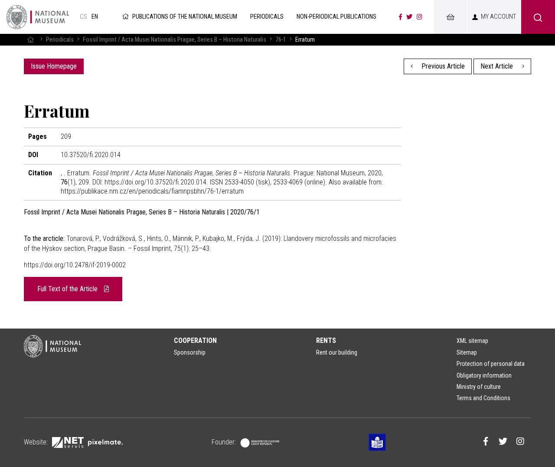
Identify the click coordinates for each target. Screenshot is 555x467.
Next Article (497, 66)
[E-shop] (450, 17)
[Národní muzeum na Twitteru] (409, 17)
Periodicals (60, 39)
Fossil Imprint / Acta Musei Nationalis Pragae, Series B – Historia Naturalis (174, 39)
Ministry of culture (479, 386)
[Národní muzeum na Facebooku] (400, 17)
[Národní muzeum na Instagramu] (419, 17)
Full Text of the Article (68, 289)
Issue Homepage (54, 66)
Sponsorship (190, 352)
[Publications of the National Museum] (38, 17)
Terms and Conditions (483, 398)
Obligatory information (484, 375)
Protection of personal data (491, 363)
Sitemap (467, 352)
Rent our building (336, 352)
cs (83, 16)
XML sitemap (472, 340)
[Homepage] (30, 39)
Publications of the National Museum (184, 16)
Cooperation (195, 340)
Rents (326, 340)
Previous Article (442, 66)
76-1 (280, 39)
